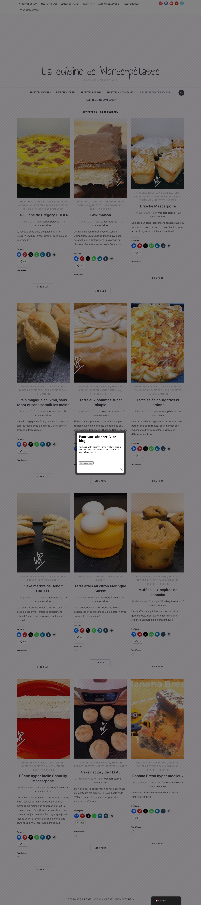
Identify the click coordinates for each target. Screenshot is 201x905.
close (121, 470)
